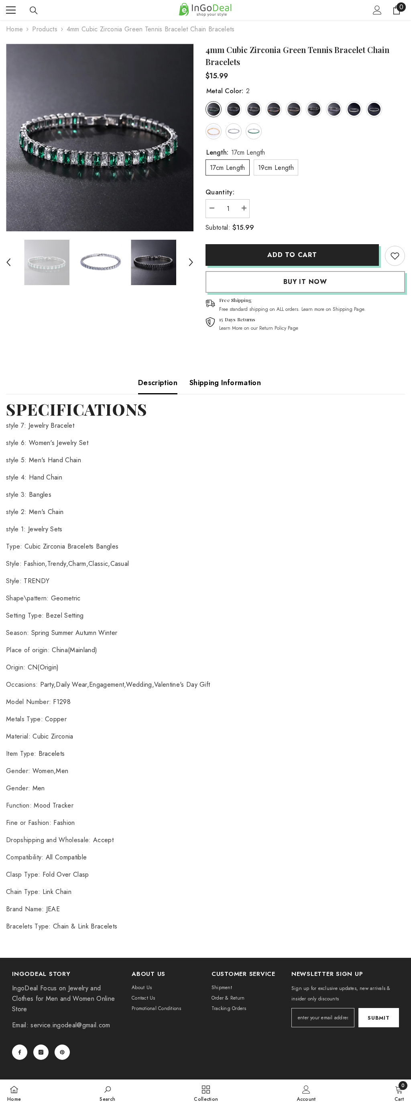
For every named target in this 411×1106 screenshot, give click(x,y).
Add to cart (292, 254)
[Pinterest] (62, 1052)
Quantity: (220, 192)
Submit (378, 1018)
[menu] (11, 10)
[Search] (34, 10)
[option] (99, 137)
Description (157, 383)
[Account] (377, 10)
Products (44, 29)
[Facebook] (19, 1052)
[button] (8, 262)
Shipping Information (225, 383)
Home (14, 29)
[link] (395, 256)
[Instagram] (41, 1052)
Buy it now (305, 281)
